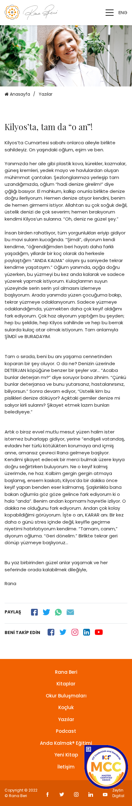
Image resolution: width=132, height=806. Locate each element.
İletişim (66, 767)
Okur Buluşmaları (66, 695)
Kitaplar (66, 683)
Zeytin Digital (118, 793)
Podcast (66, 731)
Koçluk (66, 707)
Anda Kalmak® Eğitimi (66, 743)
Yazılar (66, 719)
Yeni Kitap (66, 755)
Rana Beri (66, 672)
